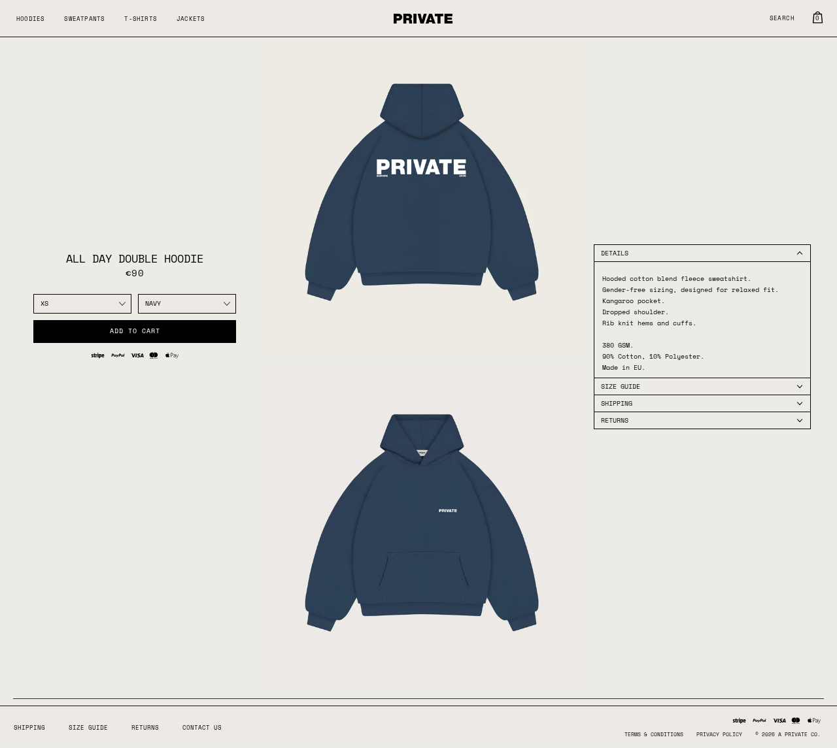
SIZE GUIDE (88, 727)
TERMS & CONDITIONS (653, 734)
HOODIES (30, 19)
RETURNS (145, 727)
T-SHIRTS (140, 19)
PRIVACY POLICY (719, 734)
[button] (702, 253)
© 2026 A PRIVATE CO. (788, 734)
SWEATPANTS (84, 19)
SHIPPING (29, 727)
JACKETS (191, 19)
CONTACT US (202, 727)
